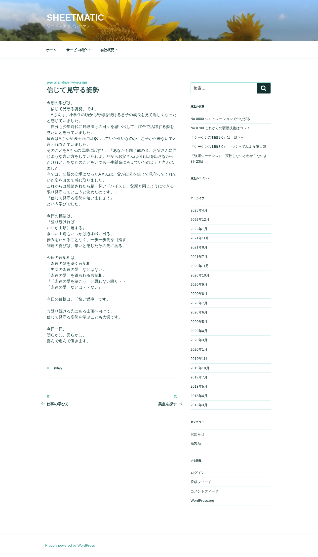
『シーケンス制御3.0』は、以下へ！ (219, 137)
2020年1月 (199, 349)
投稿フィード (201, 482)
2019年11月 (200, 359)
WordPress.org (202, 500)
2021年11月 (200, 238)
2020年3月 (199, 340)
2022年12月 (200, 219)
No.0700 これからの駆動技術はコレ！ (220, 128)
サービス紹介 (76, 50)
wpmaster (79, 82)
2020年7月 (199, 303)
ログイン (197, 473)
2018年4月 (199, 396)
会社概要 (107, 50)
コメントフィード (204, 491)
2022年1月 (199, 229)
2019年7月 (199, 377)
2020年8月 (199, 294)
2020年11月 (200, 266)
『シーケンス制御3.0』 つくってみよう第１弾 (230, 147)
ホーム (51, 50)
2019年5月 (199, 386)
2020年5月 (199, 322)
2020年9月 (199, 284)
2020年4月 (199, 331)
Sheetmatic (75, 17)
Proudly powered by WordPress (70, 545)
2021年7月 (199, 257)
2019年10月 (200, 368)
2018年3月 (199, 405)
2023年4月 (199, 210)
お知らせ (197, 434)
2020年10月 (200, 275)
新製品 (58, 368)
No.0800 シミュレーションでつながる (220, 119)
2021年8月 (199, 247)
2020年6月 (199, 312)
